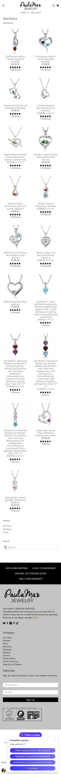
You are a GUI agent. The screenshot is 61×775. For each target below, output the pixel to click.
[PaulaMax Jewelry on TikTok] (17, 623)
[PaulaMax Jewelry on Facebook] (7, 623)
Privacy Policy (9, 658)
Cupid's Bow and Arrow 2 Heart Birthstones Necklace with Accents (15, 157)
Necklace (36, 13)
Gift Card (7, 525)
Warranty (7, 646)
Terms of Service (11, 661)
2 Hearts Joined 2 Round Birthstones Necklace (15, 106)
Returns (6, 652)
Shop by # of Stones (12, 664)
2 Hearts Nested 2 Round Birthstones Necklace (46, 108)
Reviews (6, 640)
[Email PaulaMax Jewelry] (4, 623)
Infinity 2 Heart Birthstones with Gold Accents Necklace (15, 206)
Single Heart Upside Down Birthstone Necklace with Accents (45, 433)
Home (23, 13)
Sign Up (30, 699)
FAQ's (5, 643)
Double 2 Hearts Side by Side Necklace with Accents (45, 157)
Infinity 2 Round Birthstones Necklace (45, 204)
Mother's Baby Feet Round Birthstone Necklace (45, 255)
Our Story (7, 637)
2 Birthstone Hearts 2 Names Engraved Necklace (15, 59)
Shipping (7, 649)
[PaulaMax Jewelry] (30, 6)
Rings (5, 532)
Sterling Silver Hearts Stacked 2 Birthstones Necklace (15, 500)
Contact (6, 655)
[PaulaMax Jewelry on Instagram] (10, 623)
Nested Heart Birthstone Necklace (15, 303)
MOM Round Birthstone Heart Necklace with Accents (15, 255)
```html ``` (29, 389)
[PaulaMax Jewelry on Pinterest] (14, 623)
